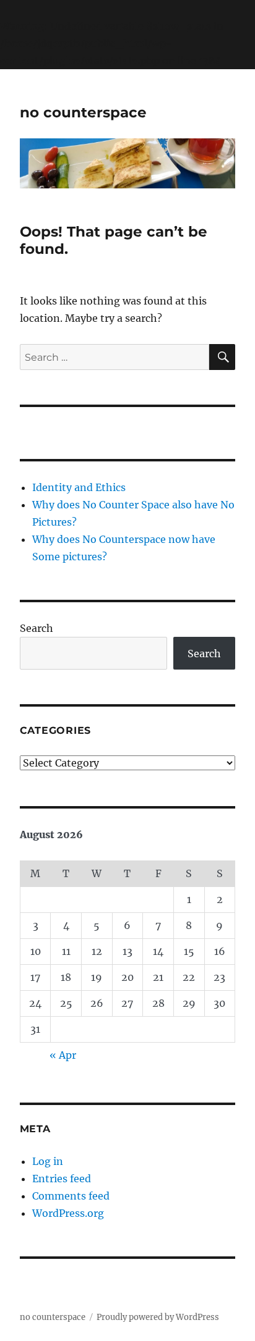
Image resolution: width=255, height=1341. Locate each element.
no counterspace (83, 112)
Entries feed (61, 1178)
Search (36, 628)
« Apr (63, 1055)
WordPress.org (68, 1213)
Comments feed (71, 1196)
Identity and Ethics (79, 487)
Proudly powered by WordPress (158, 1317)
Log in (47, 1161)
